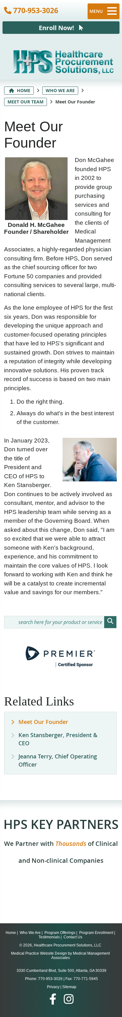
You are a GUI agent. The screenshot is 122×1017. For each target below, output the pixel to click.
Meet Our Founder (43, 722)
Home (23, 90)
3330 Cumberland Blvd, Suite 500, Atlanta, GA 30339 (61, 970)
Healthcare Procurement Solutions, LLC (67, 945)
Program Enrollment (96, 933)
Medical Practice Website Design (39, 953)
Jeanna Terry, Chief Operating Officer (57, 760)
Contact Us (73, 937)
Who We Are (60, 90)
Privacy (53, 987)
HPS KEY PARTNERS (61, 840)
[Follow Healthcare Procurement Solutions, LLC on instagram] (69, 999)
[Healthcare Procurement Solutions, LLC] (63, 72)
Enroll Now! (59, 27)
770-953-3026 (34, 10)
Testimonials (49, 937)
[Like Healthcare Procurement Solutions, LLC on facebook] (53, 999)
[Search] (110, 622)
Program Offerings (59, 933)
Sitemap (69, 987)
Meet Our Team (25, 102)
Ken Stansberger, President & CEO (57, 739)
